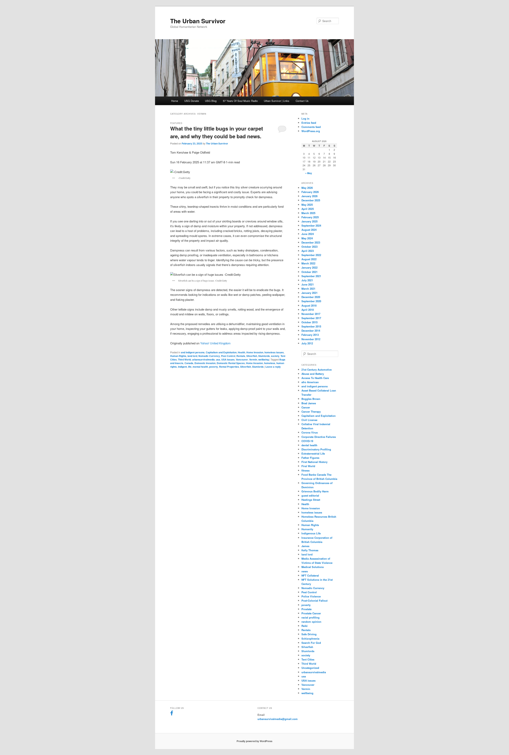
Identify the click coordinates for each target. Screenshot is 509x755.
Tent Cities (307, 659)
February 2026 (310, 192)
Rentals (240, 356)
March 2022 (308, 263)
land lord (192, 356)
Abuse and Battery (312, 374)
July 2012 (307, 343)
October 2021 (309, 272)
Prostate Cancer (311, 613)
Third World (184, 359)
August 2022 (309, 259)
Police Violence (311, 596)
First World (308, 466)
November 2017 (310, 314)
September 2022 (311, 255)
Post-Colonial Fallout (314, 600)
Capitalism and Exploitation (221, 352)
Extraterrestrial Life (313, 453)
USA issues (228, 359)
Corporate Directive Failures (318, 437)
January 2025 (309, 221)
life (189, 366)
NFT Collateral (310, 575)
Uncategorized (310, 668)
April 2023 (307, 251)
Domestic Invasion (205, 363)
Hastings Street (310, 500)
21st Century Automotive (316, 369)
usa (218, 359)
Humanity (307, 529)
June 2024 (307, 234)
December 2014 (310, 330)
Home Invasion (254, 352)
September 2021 (311, 276)
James (305, 546)
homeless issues (274, 352)
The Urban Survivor (197, 21)
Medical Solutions (312, 567)
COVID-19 (307, 441)
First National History (314, 462)
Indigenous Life (311, 533)
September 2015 (311, 326)
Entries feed (308, 123)
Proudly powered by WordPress (254, 741)
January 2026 (309, 196)
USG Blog (211, 101)
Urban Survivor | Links (276, 101)
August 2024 (309, 230)
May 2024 (307, 238)
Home (174, 101)
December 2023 (310, 242)
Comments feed (311, 127)
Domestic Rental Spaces (231, 363)
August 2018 (309, 305)
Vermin (253, 359)
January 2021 (309, 293)
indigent (182, 366)
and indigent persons (193, 352)
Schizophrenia (310, 638)
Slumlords (264, 356)
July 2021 (307, 280)
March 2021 (308, 288)
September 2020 (311, 301)
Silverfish (251, 356)
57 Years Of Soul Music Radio (240, 101)
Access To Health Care (315, 378)
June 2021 (307, 284)
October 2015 (309, 322)
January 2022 (309, 267)
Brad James (308, 403)
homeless (269, 363)
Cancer (305, 407)
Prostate (306, 609)
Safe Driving (309, 634)
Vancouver (242, 359)
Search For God (311, 643)
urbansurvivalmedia (203, 359)
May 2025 (307, 205)
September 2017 (311, 318)
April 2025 (307, 209)
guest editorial (310, 495)
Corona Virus (309, 432)
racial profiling (310, 617)
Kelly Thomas (309, 550)
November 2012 (310, 339)
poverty (213, 366)
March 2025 (308, 213)
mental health (200, 366)
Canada (189, 363)
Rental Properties (229, 366)
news (304, 571)
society (275, 356)
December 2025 (310, 200)
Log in (305, 118)
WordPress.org (310, 131)
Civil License (309, 420)
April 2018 (307, 310)
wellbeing (263, 359)
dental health (309, 445)
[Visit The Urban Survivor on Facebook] (171, 714)
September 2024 (311, 225)
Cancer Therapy (311, 411)
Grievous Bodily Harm (315, 491)
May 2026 (307, 188)
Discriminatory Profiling (316, 449)
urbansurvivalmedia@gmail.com (277, 719)
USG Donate (191, 101)
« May (308, 173)
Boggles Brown (310, 399)
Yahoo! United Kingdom (215, 343)
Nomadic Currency (209, 356)
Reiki (304, 626)
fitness (305, 470)
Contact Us (302, 101)
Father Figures (310, 458)
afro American (310, 382)
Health (241, 352)
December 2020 (310, 297)
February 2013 (310, 335)
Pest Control (228, 356)
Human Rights (178, 356)
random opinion (311, 621)
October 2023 (309, 246)
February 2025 (310, 217)
